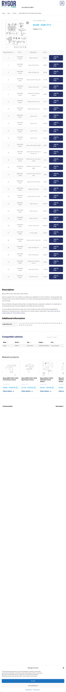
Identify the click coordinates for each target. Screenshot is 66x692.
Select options (7, 391)
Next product (59, 406)
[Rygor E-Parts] (9, 4)
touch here (50, 311)
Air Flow (14, 13)
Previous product (7, 406)
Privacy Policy (36, 689)
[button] (63, 668)
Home (3, 13)
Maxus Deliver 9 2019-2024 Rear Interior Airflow (46, 379)
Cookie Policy (28, 689)
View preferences (33, 685)
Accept (33, 681)
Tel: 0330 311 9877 (28, 7)
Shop (8, 13)
